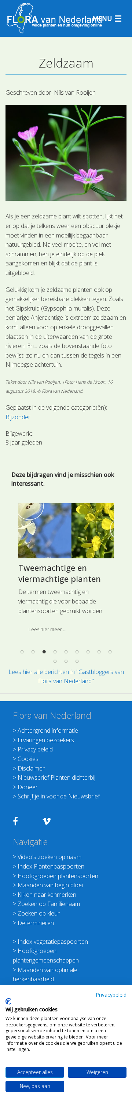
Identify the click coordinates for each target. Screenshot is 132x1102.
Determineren (36, 923)
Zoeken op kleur (39, 913)
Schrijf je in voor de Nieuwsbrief (59, 796)
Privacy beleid (35, 749)
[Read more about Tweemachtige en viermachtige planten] (66, 530)
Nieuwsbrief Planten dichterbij (56, 777)
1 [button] (22, 652)
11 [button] (66, 661)
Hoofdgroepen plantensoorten (58, 876)
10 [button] (55, 661)
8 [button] (99, 652)
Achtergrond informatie (48, 730)
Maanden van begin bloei (50, 885)
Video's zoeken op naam (49, 857)
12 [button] (77, 661)
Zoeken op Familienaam (49, 904)
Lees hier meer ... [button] (47, 629)
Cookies (28, 759)
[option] (66, 570)
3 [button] (44, 652)
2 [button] (33, 652)
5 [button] (66, 652)
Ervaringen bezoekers (46, 740)
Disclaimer (31, 768)
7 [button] (88, 652)
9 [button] (110, 652)
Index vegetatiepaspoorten (53, 942)
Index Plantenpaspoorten (51, 866)
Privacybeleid (111, 994)
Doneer (28, 787)
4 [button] (55, 652)
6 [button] (77, 652)
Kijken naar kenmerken (47, 895)
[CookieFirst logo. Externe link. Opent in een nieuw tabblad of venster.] (8, 1001)
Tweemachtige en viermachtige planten (59, 573)
